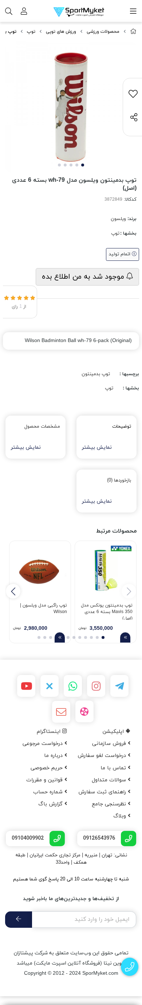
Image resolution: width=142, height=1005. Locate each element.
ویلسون (118, 219)
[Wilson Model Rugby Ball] (40, 571)
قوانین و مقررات (45, 780)
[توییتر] (49, 686)
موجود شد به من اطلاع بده (84, 277)
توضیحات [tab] (121, 426)
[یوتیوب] (26, 686)
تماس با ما (114, 768)
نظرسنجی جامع (110, 804)
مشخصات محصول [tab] (42, 426)
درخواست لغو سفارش (103, 755)
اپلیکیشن (114, 731)
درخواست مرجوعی (43, 743)
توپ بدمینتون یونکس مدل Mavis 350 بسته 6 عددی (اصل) (107, 611)
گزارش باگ (51, 804)
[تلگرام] (119, 686)
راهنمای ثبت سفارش (103, 792)
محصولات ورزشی (103, 32)
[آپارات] (84, 711)
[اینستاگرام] (96, 686)
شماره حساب (48, 792)
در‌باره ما (54, 755)
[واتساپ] (73, 686)
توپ (31, 32)
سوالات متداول (110, 780)
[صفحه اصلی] (133, 31)
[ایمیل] (61, 712)
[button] (13, 591)
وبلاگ (120, 816)
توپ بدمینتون (96, 374)
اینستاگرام (49, 731)
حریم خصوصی (47, 768)
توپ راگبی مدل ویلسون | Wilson (43, 608)
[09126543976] (130, 967)
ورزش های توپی (61, 32)
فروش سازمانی (110, 743)
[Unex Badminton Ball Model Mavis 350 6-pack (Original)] (106, 571)
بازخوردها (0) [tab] (119, 480)
